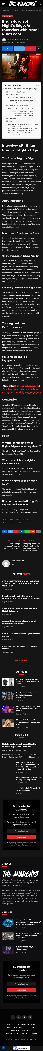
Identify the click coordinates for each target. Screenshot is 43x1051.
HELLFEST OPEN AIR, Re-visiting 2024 (25, 948)
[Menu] (3, 3)
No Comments (9, 43)
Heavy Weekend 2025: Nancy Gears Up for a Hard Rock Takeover (28, 935)
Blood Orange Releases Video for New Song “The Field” (11, 546)
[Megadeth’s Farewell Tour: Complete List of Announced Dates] (8, 723)
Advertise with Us (14, 1027)
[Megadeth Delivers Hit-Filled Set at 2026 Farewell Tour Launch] (8, 709)
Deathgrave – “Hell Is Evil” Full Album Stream (19, 647)
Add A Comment (21, 660)
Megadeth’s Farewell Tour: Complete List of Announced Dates (28, 722)
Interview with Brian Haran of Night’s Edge (21, 89)
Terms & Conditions (29, 1034)
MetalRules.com (8, 523)
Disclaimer (14, 1030)
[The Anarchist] (22, 3)
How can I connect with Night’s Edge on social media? (24, 134)
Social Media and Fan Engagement (22, 109)
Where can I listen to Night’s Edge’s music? (25, 128)
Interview (26, 519)
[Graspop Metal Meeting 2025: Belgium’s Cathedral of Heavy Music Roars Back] (8, 923)
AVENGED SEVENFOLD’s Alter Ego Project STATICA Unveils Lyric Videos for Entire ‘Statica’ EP (20, 583)
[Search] (39, 3)
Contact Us (29, 1027)
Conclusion (12, 119)
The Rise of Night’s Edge (17, 92)
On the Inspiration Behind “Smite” (23, 100)
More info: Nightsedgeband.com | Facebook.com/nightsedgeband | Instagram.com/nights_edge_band (24, 113)
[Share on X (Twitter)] (19, 48)
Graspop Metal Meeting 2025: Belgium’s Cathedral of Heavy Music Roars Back (28, 922)
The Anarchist (13, 40)
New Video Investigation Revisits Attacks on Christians (26, 695)
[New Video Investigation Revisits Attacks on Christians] (8, 696)
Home (4, 10)
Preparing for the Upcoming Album (24, 102)
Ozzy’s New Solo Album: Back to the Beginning (28, 789)
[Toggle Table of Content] (36, 85)
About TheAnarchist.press (23, 1024)
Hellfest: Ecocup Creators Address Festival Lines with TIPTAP (27, 681)
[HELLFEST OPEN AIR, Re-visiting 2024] (8, 950)
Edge (11, 519)
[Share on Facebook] (7, 48)
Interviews (7, 16)
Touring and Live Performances (19, 106)
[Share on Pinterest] (30, 48)
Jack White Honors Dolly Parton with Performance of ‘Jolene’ (19, 622)
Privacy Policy (20, 845)
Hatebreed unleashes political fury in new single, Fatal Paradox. (20, 745)
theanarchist (33, 1039)
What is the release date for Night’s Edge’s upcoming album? (25, 125)
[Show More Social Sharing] (39, 48)
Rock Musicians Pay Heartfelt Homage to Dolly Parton (28, 778)
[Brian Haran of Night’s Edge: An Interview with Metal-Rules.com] (21, 66)
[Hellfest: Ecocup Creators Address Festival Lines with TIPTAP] (8, 682)
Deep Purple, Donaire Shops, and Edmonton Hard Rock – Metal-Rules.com (21, 597)
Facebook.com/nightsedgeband (21, 389)
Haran (18, 519)
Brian (5, 519)
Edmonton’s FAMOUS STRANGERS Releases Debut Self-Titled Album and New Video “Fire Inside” (27, 765)
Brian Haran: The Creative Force (21, 97)
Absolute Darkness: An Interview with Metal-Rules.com (19, 609)
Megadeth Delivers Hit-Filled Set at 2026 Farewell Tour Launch (28, 708)
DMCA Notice (26, 1030)
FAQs (10, 121)
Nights (19, 523)
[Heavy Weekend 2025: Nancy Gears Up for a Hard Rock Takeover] (8, 936)
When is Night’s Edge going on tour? (23, 130)
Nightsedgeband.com (26, 386)
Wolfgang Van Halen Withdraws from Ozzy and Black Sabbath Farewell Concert (31, 547)
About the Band (14, 94)
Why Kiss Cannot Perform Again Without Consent (21, 634)
